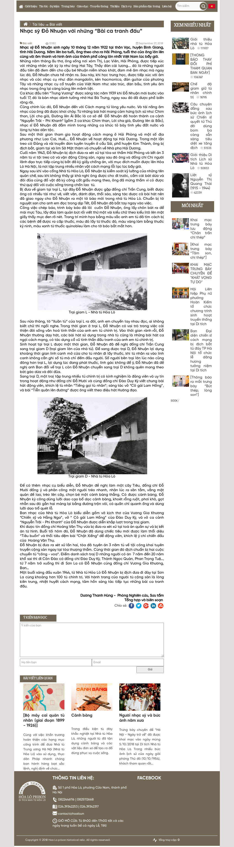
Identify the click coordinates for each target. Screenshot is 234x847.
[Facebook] (131, 606)
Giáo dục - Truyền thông (92, 6)
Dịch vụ (126, 6)
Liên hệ (167, 6)
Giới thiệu (31, 6)
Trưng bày (68, 6)
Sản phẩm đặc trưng (146, 6)
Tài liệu (115, 6)
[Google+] (146, 606)
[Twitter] (138, 606)
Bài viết (27, 43)
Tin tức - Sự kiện (49, 6)
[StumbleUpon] (160, 606)
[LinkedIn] (153, 606)
